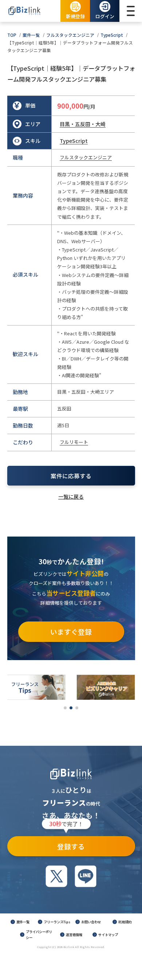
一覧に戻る (71, 496)
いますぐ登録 (71, 631)
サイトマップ (108, 934)
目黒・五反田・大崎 (83, 124)
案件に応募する (71, 476)
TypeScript (111, 35)
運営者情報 (74, 934)
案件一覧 (31, 35)
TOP (11, 35)
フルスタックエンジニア (70, 35)
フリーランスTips (57, 921)
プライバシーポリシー (39, 934)
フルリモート (74, 441)
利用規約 (124, 921)
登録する (67, 843)
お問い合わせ (91, 921)
